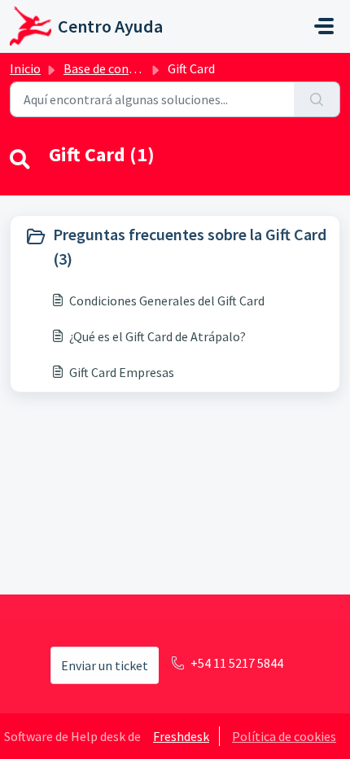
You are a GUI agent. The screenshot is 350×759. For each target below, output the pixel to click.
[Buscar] (317, 99)
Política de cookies (284, 736)
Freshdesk (181, 736)
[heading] (175, 246)
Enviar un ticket (104, 665)
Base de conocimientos (127, 68)
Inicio (25, 68)
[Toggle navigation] (324, 26)
